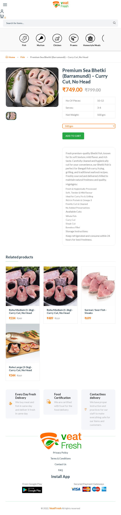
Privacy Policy (60, 452)
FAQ (60, 470)
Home (12, 57)
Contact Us (60, 464)
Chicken (57, 45)
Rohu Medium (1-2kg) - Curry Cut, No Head (22, 311)
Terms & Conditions (60, 458)
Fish (24, 45)
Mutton (40, 45)
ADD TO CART (73, 135)
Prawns (73, 45)
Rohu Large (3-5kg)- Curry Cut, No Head (20, 369)
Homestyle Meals (92, 45)
